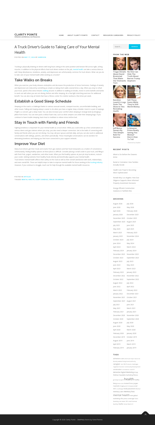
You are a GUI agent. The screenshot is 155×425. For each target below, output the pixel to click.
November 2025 (119, 218)
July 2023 (130, 261)
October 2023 (118, 258)
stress (125, 404)
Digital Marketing (127, 372)
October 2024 (118, 240)
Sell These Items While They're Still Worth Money (133, 103)
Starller (120, 404)
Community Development (132, 367)
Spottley (115, 404)
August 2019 (117, 341)
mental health (78, 69)
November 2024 (133, 236)
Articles (27, 177)
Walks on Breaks (56, 180)
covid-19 (132, 369)
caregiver (116, 364)
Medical (138, 389)
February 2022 (132, 290)
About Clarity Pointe (77, 35)
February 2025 (132, 232)
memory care (118, 391)
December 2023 (119, 254)
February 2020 (118, 333)
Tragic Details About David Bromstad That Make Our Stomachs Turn (119, 77)
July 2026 (130, 204)
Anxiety (115, 361)
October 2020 (118, 319)
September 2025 (119, 222)
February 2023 (118, 272)
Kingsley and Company (126, 386)
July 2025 (116, 225)
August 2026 (117, 204)
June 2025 (130, 225)
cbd (122, 364)
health (129, 379)
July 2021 (116, 304)
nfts (121, 398)
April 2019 (116, 344)
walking (45, 91)
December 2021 (133, 294)
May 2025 (116, 229)
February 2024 (118, 250)
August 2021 (131, 301)
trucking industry (96, 162)
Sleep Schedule (42, 180)
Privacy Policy (133, 35)
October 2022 (118, 279)
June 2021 (130, 304)
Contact (95, 35)
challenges (135, 364)
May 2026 (130, 207)
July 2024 (130, 240)
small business (133, 401)
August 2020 (117, 322)
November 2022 (133, 276)
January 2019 (131, 348)
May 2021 (116, 308)
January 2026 (118, 214)
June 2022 (116, 286)
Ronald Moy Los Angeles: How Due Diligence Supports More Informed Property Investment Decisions (126, 180)
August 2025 (131, 222)
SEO (127, 401)
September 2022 (133, 279)
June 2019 (130, 341)
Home (61, 35)
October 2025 (132, 218)
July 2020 (130, 322)
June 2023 (116, 265)
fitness (135, 375)
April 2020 (116, 330)
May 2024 (130, 243)
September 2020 (133, 319)
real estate (122, 401)
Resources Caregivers (113, 35)
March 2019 (131, 344)
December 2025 (133, 214)
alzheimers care (118, 359)
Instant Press (128, 383)
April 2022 (130, 286)
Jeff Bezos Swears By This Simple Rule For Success (118, 132)
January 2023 (131, 272)
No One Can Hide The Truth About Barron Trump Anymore (133, 76)
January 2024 (131, 250)
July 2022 (130, 283)
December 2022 (119, 276)
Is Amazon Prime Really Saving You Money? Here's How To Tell (133, 134)
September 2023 (133, 258)
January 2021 (131, 312)
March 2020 (131, 330)
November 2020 (133, 315)
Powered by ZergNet (134, 142)
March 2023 (131, 268)
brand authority (131, 361)
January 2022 (118, 294)
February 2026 (132, 211)
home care (120, 383)
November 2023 (133, 254)
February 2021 (118, 312)
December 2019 (119, 337)
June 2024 (116, 243)
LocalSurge (119, 389)
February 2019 (118, 348)
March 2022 (117, 290)
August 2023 (117, 261)
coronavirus (125, 369)
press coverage (129, 398)
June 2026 (116, 207)
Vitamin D (130, 404)
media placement (129, 389)
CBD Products (127, 364)
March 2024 (131, 247)
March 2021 (131, 308)
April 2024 (116, 247)
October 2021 (132, 297)
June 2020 (116, 326)
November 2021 (119, 297)
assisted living (122, 361)
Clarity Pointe (26, 34)
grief (122, 380)
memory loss (129, 391)
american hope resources (132, 358)
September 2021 (119, 301)
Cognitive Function (118, 367)
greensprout (117, 380)
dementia (116, 372)
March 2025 (117, 232)
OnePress (81, 420)
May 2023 (130, 265)
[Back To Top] (145, 414)
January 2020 (131, 333)
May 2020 (130, 326)
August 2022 (117, 283)
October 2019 (132, 337)
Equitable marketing (126, 375)
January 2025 (118, 236)
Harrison (42, 57)
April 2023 (116, 268)
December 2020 (119, 315)
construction (117, 369)
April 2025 (130, 229)
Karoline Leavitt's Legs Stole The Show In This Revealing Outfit (119, 105)
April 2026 (116, 211)
